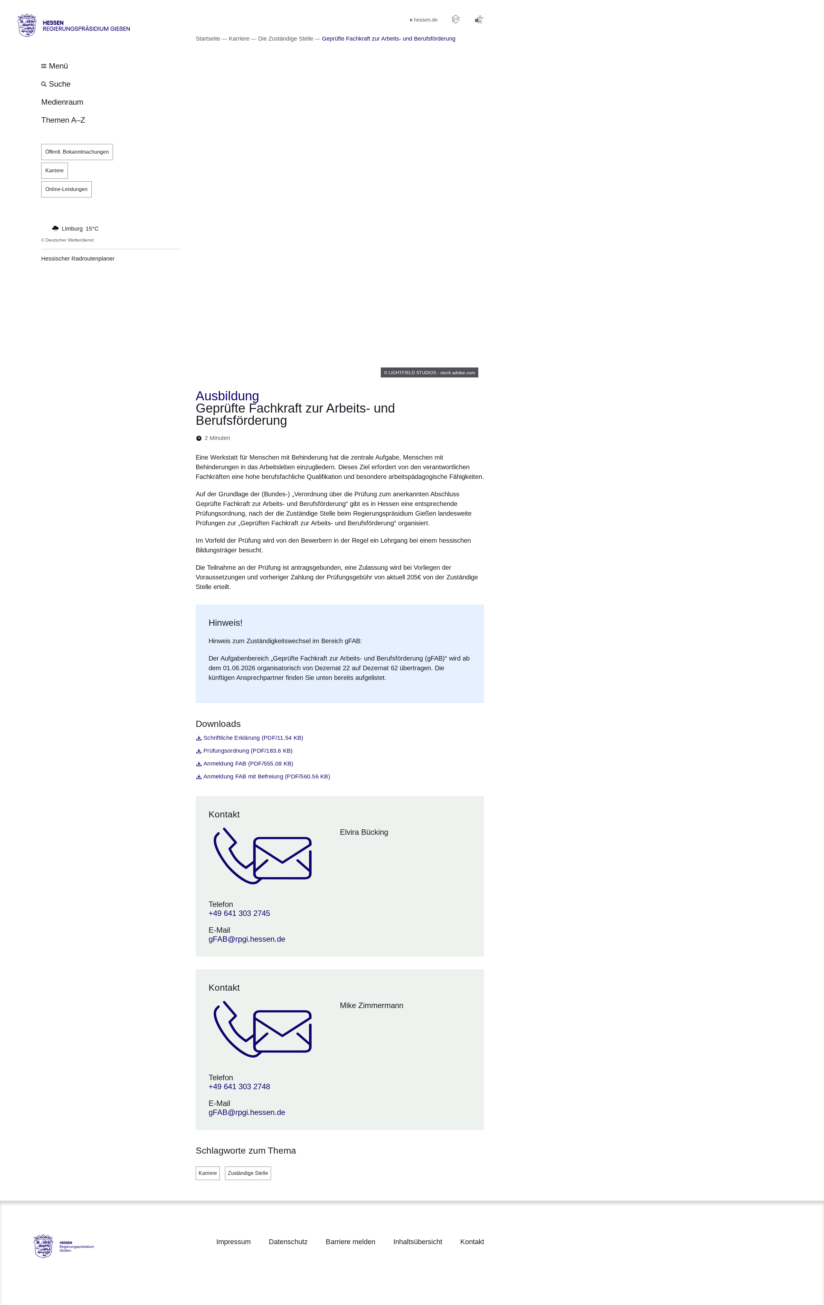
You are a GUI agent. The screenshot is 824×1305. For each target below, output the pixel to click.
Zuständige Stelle (248, 1173)
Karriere (208, 1173)
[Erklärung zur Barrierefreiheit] (479, 19)
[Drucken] (290, 438)
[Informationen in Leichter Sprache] (456, 19)
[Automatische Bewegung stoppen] (44, 228)
